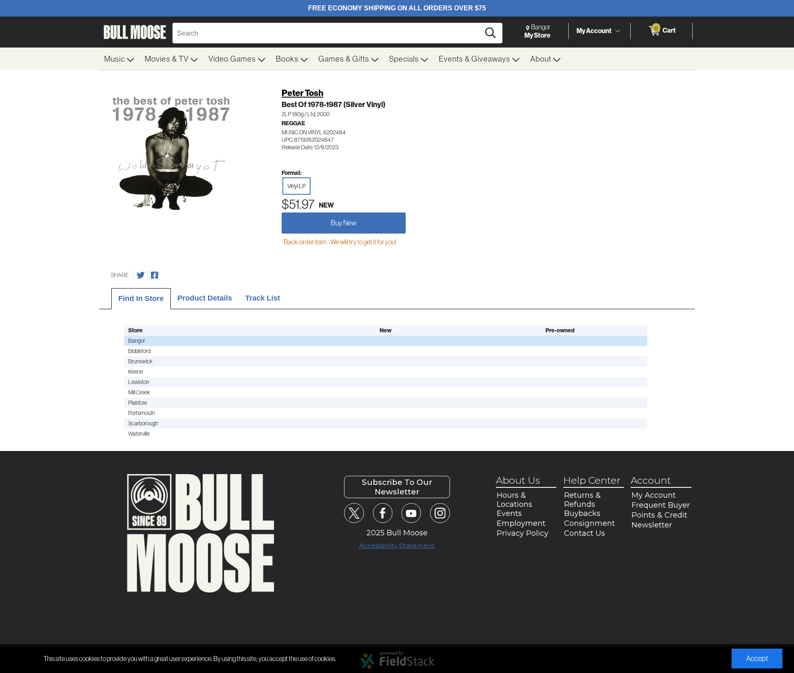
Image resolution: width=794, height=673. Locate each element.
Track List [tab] (262, 298)
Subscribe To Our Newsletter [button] (397, 486)
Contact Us (584, 533)
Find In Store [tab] (141, 298)
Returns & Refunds (582, 500)
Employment (521, 523)
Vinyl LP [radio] (296, 186)
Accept (757, 658)
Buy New (343, 222)
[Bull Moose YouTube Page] (411, 513)
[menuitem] (119, 59)
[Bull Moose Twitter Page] (353, 513)
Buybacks (582, 513)
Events (509, 513)
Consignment (589, 523)
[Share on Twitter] (140, 275)
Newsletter (651, 525)
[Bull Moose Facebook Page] (382, 513)
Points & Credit (659, 515)
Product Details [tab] (204, 298)
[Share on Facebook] (154, 275)
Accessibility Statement (397, 545)
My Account (594, 30)
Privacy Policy (522, 533)
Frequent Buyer (660, 505)
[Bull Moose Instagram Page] (439, 513)
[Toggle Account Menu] (617, 31)
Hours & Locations (514, 500)
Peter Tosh (302, 92)
